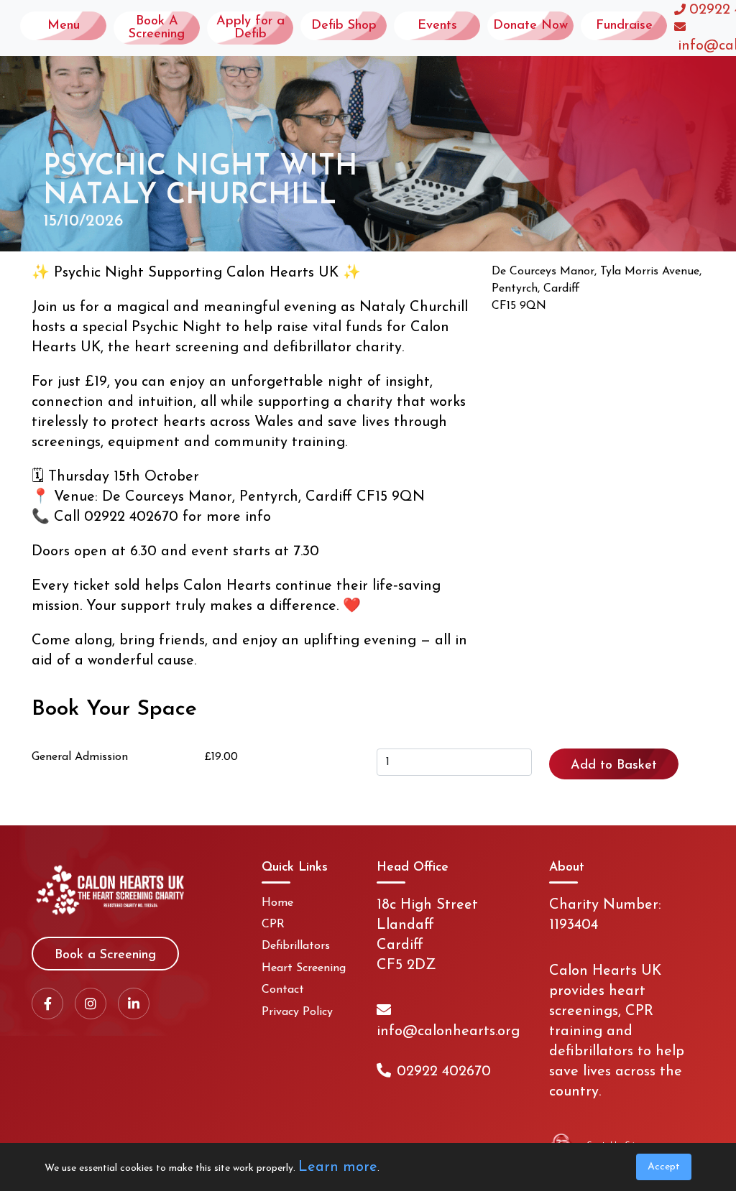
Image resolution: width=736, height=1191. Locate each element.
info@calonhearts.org (448, 1031)
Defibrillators (296, 946)
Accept (664, 1167)
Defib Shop (344, 25)
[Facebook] (47, 1003)
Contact (283, 990)
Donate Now (530, 25)
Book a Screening (105, 955)
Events (437, 25)
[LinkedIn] (134, 1003)
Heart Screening (304, 968)
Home (277, 903)
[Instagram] (90, 1003)
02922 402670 (444, 1072)
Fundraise (624, 25)
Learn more (337, 1167)
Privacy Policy (297, 1012)
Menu (63, 25)
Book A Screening (157, 28)
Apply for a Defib (250, 28)
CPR (273, 924)
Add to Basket (614, 765)
